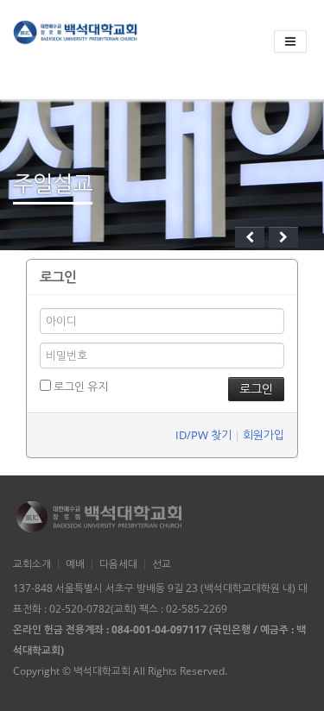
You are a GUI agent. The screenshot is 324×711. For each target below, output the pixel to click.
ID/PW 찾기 (203, 435)
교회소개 (32, 563)
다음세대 (118, 563)
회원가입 (263, 435)
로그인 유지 (79, 386)
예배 (75, 563)
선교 (161, 563)
